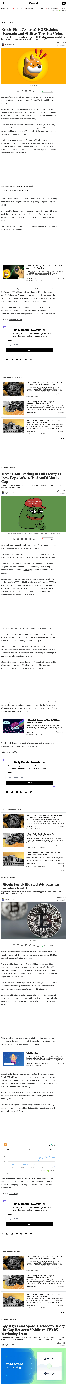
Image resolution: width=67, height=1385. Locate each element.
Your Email (9, 340)
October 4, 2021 (26, 190)
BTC (2, 8)
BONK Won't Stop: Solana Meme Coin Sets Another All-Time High (44, 267)
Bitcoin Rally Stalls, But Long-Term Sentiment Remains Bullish (41, 402)
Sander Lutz (10, 44)
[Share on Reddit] (30, 90)
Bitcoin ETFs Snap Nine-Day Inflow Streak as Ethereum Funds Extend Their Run (44, 384)
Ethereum (47, 115)
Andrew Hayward (15, 320)
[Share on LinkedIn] (18, 90)
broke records (10, 989)
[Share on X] (14, 90)
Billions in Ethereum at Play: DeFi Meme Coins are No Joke (43, 721)
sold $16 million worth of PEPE (34, 585)
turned (26, 570)
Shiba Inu (51, 202)
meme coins (12, 579)
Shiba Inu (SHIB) (22, 637)
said (33, 964)
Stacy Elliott (13, 752)
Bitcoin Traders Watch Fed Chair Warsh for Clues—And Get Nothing (44, 421)
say (26, 1038)
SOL (62, 8)
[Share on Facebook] (26, 90)
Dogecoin (34, 202)
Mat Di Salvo (11, 493)
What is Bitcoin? (33, 1053)
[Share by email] (22, 90)
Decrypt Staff (11, 1345)
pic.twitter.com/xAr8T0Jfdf (23, 186)
